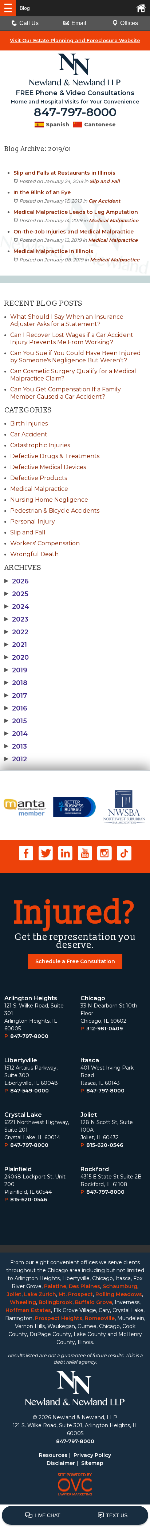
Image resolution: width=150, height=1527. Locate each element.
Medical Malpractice (113, 220)
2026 (16, 581)
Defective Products (38, 478)
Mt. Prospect (76, 1294)
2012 (15, 759)
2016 (15, 708)
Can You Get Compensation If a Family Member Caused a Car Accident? (65, 393)
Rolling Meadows (118, 1294)
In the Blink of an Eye (42, 192)
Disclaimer (61, 1463)
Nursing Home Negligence (49, 499)
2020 (16, 657)
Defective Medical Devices (48, 467)
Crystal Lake (23, 1114)
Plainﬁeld (18, 1169)
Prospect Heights (58, 1318)
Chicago (92, 998)
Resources (53, 1455)
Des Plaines (84, 1286)
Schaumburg (120, 1286)
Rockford (94, 1169)
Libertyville (20, 1060)
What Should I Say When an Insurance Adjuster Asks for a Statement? (66, 320)
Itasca (89, 1060)
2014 (16, 733)
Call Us (29, 23)
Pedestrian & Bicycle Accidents (54, 510)
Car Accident (104, 201)
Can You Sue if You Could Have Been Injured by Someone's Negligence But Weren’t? (75, 357)
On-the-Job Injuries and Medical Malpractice (73, 231)
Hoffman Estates (28, 1310)
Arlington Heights (30, 998)
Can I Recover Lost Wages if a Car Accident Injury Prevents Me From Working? (71, 338)
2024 (16, 606)
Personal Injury (32, 521)
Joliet (88, 1114)
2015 (15, 721)
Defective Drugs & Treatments (54, 456)
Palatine (55, 1286)
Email (78, 23)
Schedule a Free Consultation (75, 961)
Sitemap (92, 1463)
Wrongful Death (34, 554)
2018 (15, 683)
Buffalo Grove (93, 1302)
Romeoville (100, 1318)
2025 (16, 594)
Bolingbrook (55, 1302)
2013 (15, 746)
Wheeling (23, 1302)
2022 (16, 632)
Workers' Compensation (45, 543)
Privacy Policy (92, 1455)
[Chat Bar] (75, 1515)
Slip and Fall (105, 181)
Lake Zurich (40, 1294)
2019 (15, 670)
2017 (15, 695)
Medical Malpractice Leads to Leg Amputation (75, 212)
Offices (129, 23)
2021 (15, 644)
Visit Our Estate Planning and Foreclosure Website (75, 40)
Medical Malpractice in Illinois (53, 251)
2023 (16, 619)
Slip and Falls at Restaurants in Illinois (64, 173)
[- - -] (8, 8)
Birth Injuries (29, 423)
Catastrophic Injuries (40, 445)
